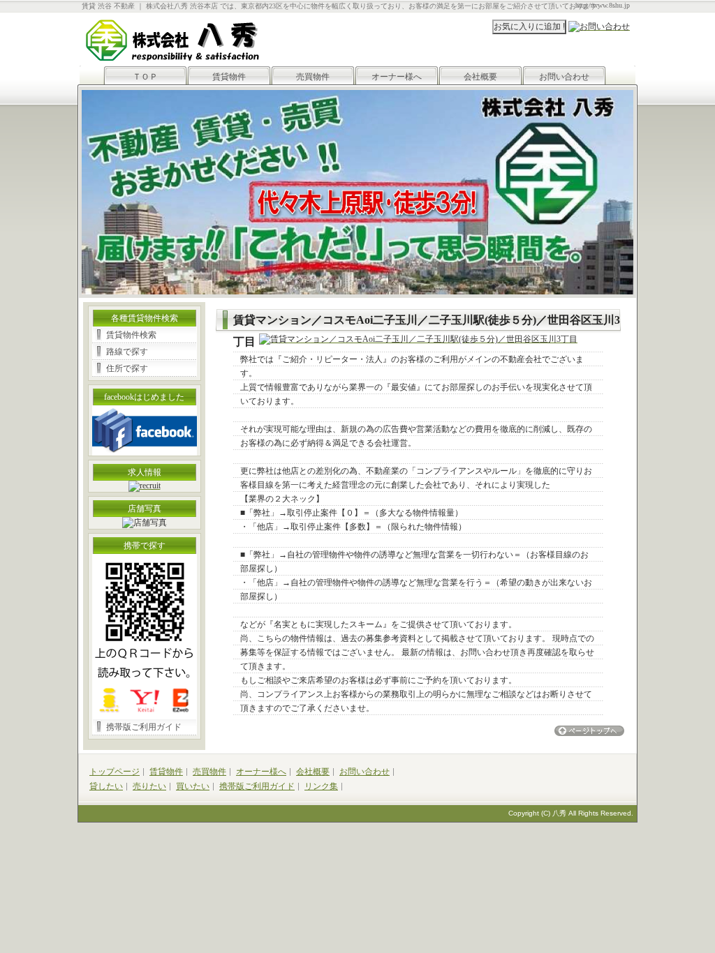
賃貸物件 (229, 77)
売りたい (149, 786)
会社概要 (480, 77)
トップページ (114, 771)
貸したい (106, 786)
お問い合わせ (564, 77)
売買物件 (313, 77)
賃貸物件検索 (131, 335)
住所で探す (127, 368)
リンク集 (321, 786)
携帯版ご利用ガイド (144, 727)
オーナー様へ (396, 77)
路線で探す (127, 352)
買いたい (192, 786)
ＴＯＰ (145, 77)
